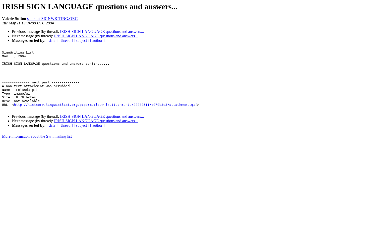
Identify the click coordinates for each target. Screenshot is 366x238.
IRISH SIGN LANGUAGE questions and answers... (102, 31)
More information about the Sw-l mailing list (37, 136)
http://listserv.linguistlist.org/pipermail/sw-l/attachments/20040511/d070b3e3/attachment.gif (105, 105)
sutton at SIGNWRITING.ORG (52, 18)
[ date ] (52, 40)
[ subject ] (81, 40)
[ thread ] (66, 40)
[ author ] (97, 40)
